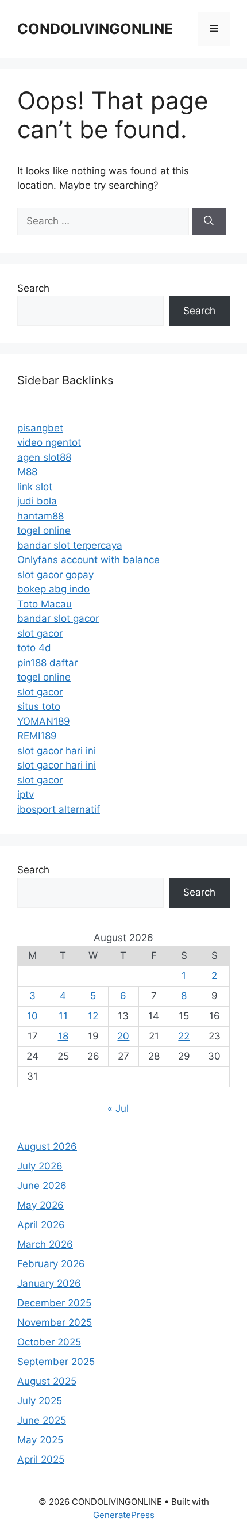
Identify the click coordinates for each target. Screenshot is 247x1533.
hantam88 (40, 516)
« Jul (118, 1108)
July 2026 (40, 1166)
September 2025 (56, 1361)
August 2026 (47, 1146)
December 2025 (54, 1303)
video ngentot (49, 442)
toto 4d (34, 647)
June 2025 (41, 1420)
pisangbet (40, 428)
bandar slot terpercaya (69, 545)
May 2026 (40, 1205)
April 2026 (41, 1224)
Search (33, 288)
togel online (44, 530)
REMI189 (37, 735)
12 (93, 1016)
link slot (34, 486)
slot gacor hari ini (56, 750)
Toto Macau (44, 604)
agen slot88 (44, 457)
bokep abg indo (53, 589)
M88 (27, 471)
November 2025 (54, 1322)
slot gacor (40, 633)
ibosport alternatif (58, 809)
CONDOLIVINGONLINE (95, 28)
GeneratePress (124, 1514)
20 (123, 1036)
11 (63, 1016)
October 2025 (49, 1342)
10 (32, 1016)
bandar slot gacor (58, 618)
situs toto (38, 706)
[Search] (209, 221)
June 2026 (42, 1185)
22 (184, 1036)
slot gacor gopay (55, 574)
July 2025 (39, 1400)
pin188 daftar (47, 662)
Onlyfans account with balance (88, 559)
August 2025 (46, 1381)
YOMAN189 (43, 721)
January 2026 (49, 1283)
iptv (25, 794)
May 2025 (40, 1440)
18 (63, 1036)
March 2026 (45, 1244)
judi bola (37, 501)
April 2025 (40, 1459)
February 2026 (51, 1264)
